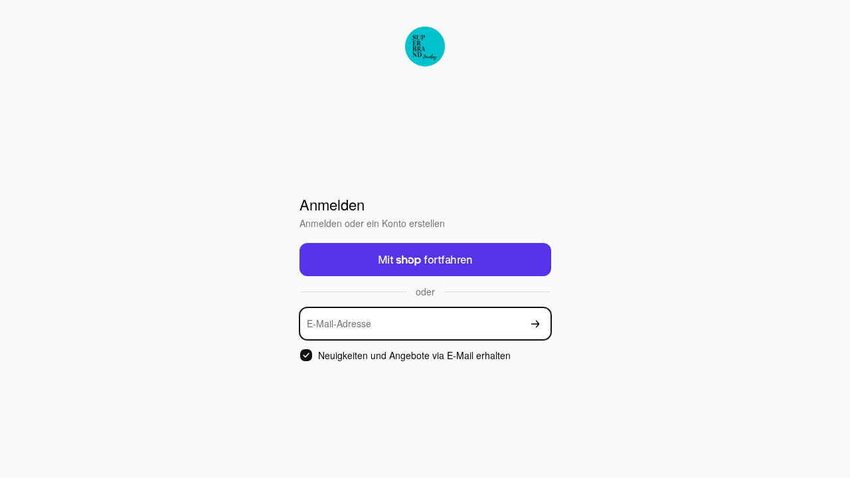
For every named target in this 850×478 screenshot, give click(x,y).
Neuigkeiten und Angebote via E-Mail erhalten (414, 355)
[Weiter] (535, 323)
